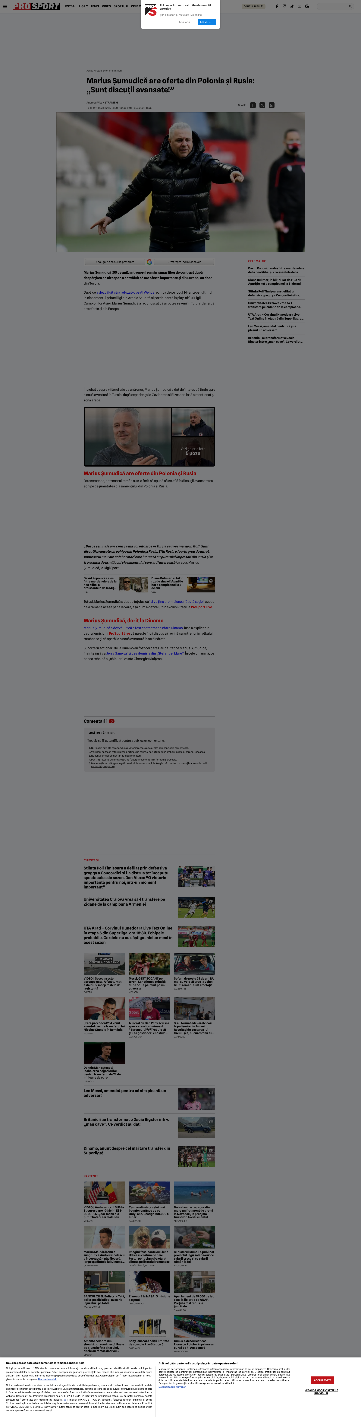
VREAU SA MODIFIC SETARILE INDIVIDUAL (321, 1392)
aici (64, 1400)
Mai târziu (185, 22)
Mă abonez (207, 22)
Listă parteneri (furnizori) (173, 1387)
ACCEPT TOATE (322, 1380)
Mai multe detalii (47, 1379)
